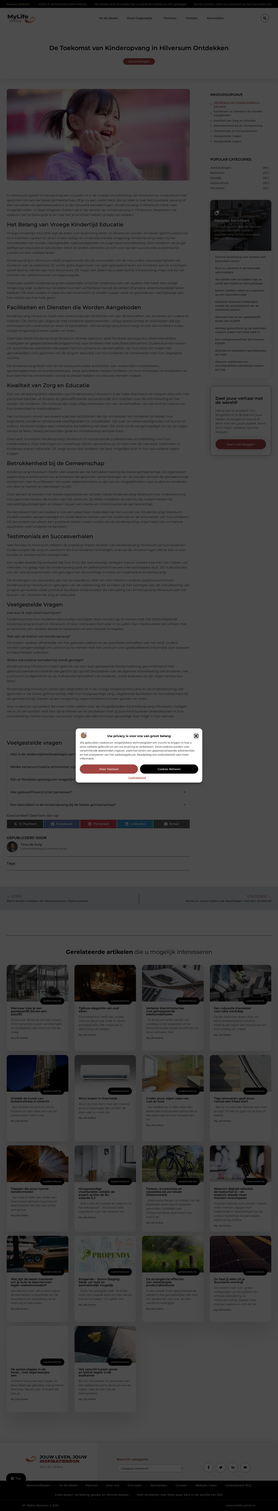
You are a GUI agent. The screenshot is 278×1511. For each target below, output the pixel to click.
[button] (196, 736)
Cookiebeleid (137, 777)
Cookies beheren (169, 769)
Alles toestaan (109, 769)
